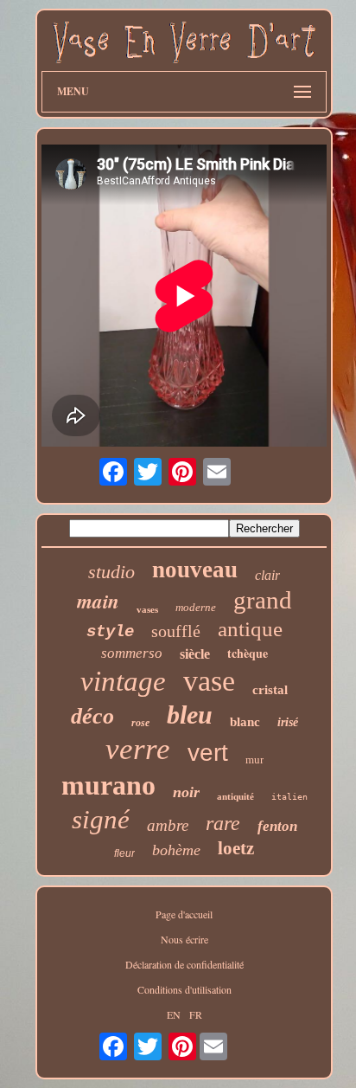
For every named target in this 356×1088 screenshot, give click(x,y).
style (110, 631)
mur (254, 759)
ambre (167, 825)
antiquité (235, 796)
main (98, 601)
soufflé (175, 631)
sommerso (131, 653)
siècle (195, 654)
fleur (124, 853)
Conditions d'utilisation (184, 989)
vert (208, 752)
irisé (287, 722)
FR (195, 1014)
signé (101, 819)
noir (186, 792)
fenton (277, 826)
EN (174, 1014)
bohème (176, 850)
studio (111, 572)
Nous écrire (184, 939)
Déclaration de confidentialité (184, 964)
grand (262, 600)
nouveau (195, 570)
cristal (270, 690)
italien (289, 797)
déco (92, 716)
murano (108, 785)
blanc (245, 722)
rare (223, 823)
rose (140, 723)
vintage (123, 681)
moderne (195, 607)
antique (250, 629)
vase (209, 681)
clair (267, 575)
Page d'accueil (184, 914)
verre (137, 749)
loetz (236, 848)
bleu (190, 714)
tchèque (247, 653)
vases (147, 609)
